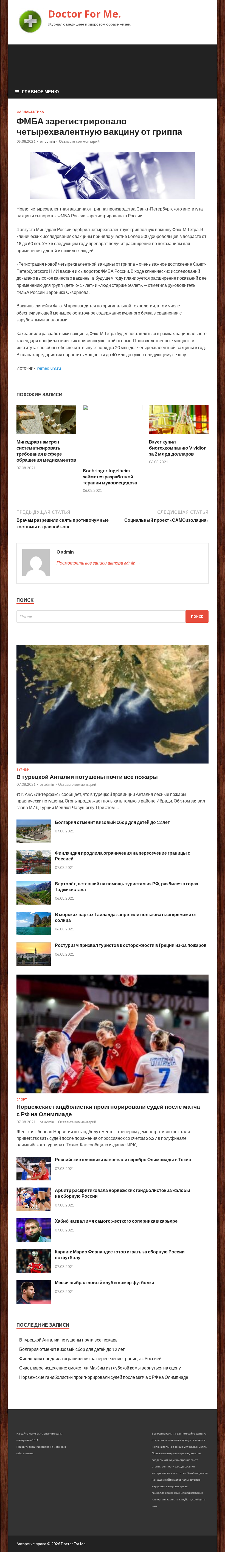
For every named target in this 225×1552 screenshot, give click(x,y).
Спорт (21, 1099)
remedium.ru (49, 368)
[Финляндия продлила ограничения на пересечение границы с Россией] (33, 872)
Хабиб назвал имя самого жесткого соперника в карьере (116, 1220)
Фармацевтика (30, 111)
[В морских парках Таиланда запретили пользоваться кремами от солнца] (33, 933)
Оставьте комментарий (79, 141)
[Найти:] (112, 616)
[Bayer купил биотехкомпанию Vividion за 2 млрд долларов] (179, 435)
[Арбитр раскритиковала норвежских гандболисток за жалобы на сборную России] (33, 1209)
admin (49, 141)
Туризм (23, 769)
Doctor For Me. (84, 14)
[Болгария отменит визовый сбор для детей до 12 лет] (33, 841)
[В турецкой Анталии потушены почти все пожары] (112, 764)
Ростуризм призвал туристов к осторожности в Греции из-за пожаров (131, 945)
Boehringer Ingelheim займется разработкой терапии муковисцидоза (110, 476)
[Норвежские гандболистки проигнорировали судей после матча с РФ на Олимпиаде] (112, 1094)
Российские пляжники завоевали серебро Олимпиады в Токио (123, 1159)
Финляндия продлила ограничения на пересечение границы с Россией (90, 1358)
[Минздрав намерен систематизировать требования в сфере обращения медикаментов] (46, 435)
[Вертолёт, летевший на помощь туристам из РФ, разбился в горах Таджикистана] (33, 902)
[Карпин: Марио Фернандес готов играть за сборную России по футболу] (33, 1270)
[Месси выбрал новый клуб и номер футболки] (33, 1301)
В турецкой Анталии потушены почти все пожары (87, 776)
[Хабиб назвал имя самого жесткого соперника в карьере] (33, 1240)
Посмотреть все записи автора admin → (98, 562)
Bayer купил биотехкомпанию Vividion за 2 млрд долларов (178, 448)
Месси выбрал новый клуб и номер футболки (104, 1282)
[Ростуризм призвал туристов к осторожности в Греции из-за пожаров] (33, 964)
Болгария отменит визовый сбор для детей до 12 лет (112, 822)
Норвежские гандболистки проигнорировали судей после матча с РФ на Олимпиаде (103, 1377)
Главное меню (40, 91)
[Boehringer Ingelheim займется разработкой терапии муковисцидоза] (112, 408)
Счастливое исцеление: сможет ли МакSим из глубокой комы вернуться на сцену (100, 1367)
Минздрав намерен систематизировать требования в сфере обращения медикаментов (46, 451)
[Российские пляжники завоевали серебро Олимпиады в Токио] (33, 1178)
